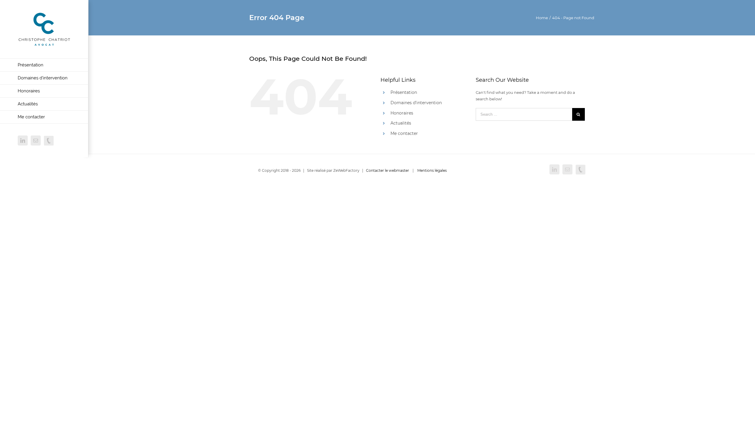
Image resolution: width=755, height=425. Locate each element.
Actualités (400, 123)
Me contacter (404, 133)
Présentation (403, 92)
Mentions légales (432, 170)
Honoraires (401, 113)
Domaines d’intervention (416, 102)
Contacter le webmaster (387, 170)
